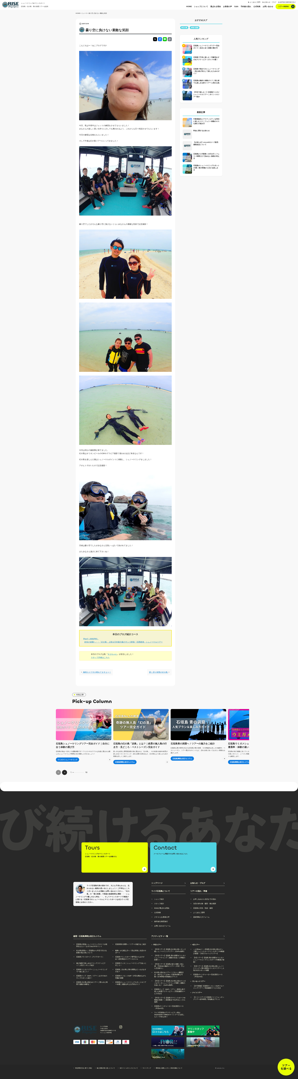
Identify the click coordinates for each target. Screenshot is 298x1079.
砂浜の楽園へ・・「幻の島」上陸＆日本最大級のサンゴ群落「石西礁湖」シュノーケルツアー (123, 642)
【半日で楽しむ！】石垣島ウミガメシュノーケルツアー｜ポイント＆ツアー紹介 (206, 94)
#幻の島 (184, 28)
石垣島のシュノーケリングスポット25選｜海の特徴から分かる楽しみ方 (206, 167)
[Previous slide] (58, 772)
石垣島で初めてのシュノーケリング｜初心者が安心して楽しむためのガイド (206, 71)
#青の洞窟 (194, 28)
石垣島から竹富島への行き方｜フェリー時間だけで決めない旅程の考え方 (206, 156)
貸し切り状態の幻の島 (158, 672)
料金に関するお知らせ (201, 131)
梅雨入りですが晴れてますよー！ (97, 672)
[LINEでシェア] (165, 39)
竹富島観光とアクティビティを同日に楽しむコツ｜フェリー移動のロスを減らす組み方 (206, 121)
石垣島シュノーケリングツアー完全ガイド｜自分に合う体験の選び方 (206, 47)
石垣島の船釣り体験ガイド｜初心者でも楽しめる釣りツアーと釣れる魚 (206, 81)
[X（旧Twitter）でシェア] (155, 39)
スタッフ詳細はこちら (100, 657)
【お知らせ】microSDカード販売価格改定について (205, 143)
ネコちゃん (112, 654)
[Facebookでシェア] (160, 39)
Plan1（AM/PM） (91, 639)
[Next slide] (64, 772)
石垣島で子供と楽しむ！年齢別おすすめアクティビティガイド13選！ (206, 58)
